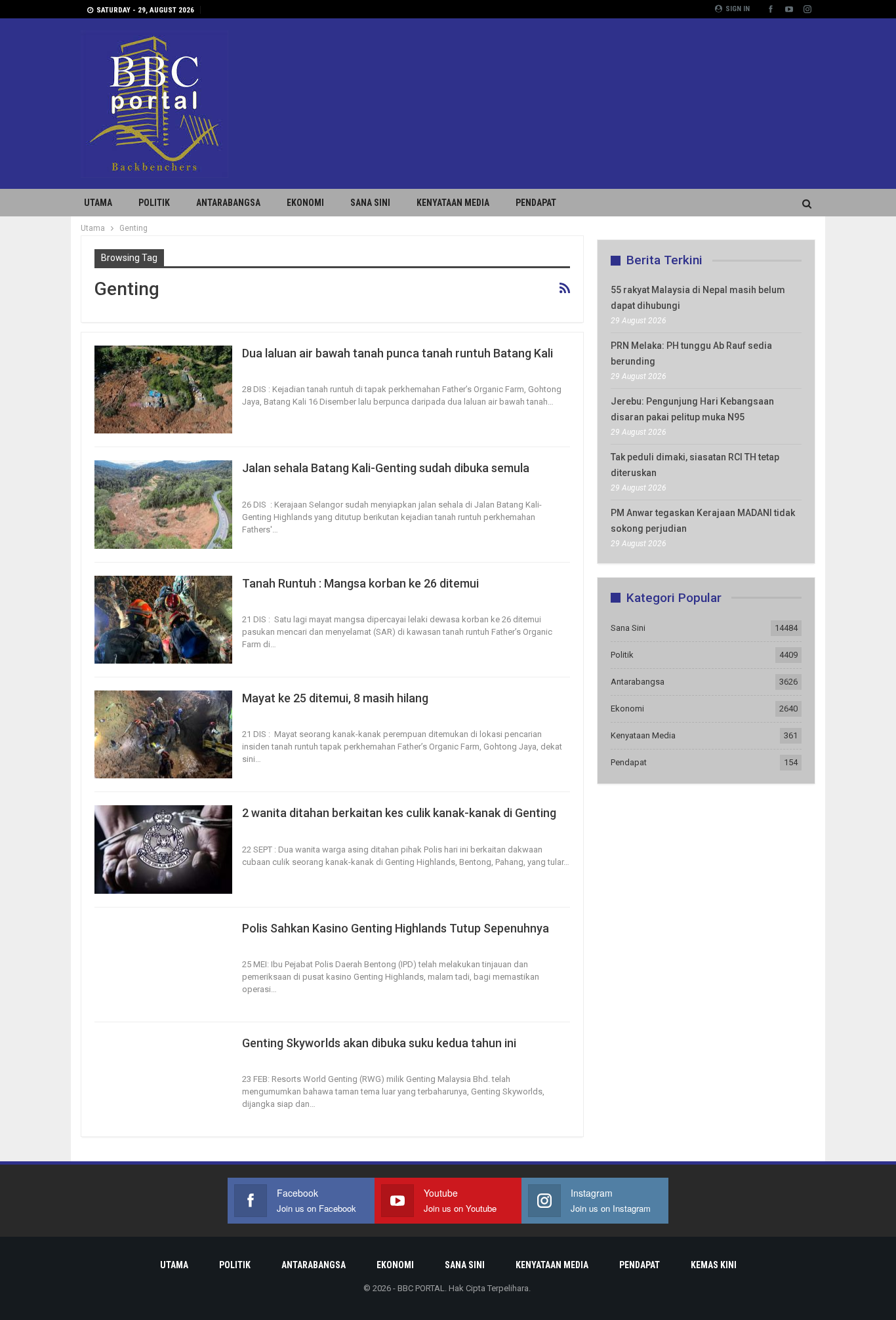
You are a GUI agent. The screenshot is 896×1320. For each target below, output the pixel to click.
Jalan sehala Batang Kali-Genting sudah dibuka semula (385, 468)
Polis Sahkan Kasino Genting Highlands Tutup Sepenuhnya (397, 928)
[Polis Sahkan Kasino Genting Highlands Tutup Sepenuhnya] (163, 965)
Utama (98, 202)
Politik (154, 202)
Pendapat (536, 202)
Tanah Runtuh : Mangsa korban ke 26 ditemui (360, 583)
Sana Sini (370, 202)
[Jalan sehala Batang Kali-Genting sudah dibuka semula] (163, 504)
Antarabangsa (228, 202)
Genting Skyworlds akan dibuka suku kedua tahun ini (379, 1043)
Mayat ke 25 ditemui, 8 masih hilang (335, 698)
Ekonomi (305, 202)
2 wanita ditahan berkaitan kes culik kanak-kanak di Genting (399, 813)
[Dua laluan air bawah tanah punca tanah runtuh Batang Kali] (163, 389)
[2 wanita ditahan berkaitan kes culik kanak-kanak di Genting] (163, 849)
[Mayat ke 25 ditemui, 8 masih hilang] (163, 734)
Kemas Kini (714, 1265)
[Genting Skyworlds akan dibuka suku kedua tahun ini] (163, 1079)
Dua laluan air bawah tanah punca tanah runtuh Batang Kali (397, 353)
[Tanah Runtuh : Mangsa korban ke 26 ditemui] (163, 620)
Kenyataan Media (453, 202)
